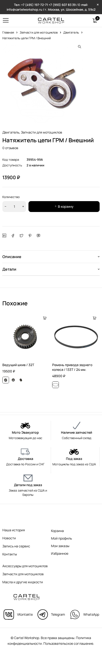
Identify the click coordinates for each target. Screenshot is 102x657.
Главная (8, 32)
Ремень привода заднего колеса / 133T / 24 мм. (72, 367)
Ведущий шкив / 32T (18, 365)
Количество (11, 197)
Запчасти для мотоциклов (39, 32)
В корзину (66, 206)
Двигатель (71, 32)
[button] (79, 46)
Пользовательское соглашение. (68, 643)
